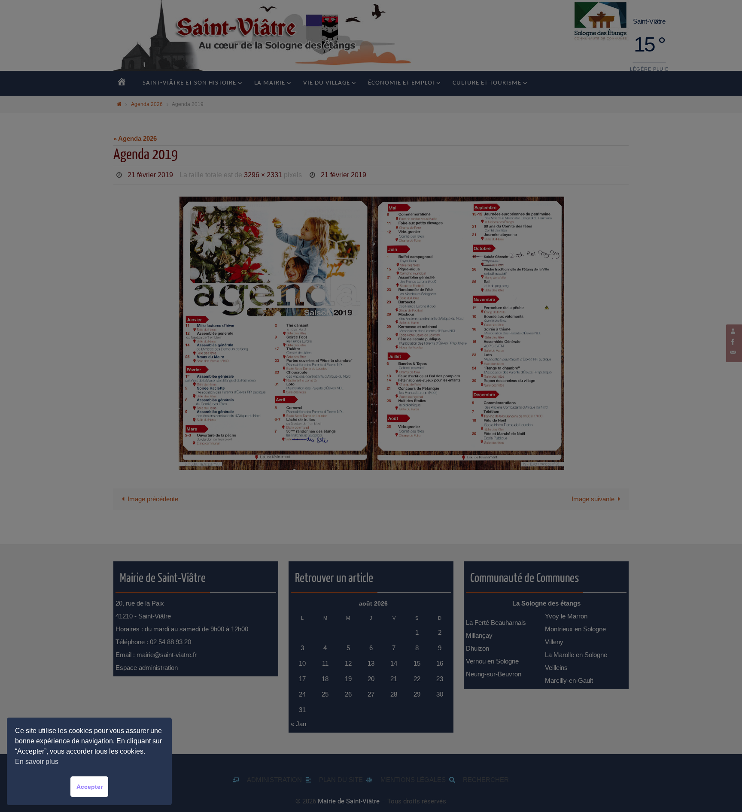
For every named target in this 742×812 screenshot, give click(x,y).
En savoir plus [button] (36, 761)
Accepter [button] (89, 786)
